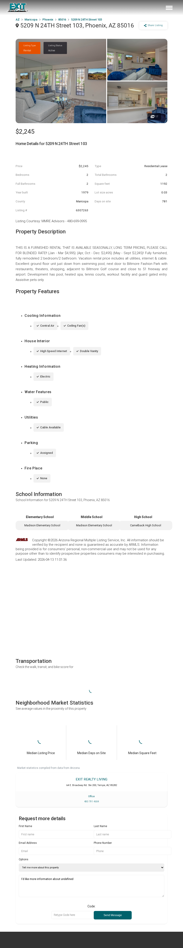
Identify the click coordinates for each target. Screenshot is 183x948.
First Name (25, 826)
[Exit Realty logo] (17, 7)
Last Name (100, 826)
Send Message (113, 915)
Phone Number (103, 842)
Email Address (28, 842)
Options (23, 859)
